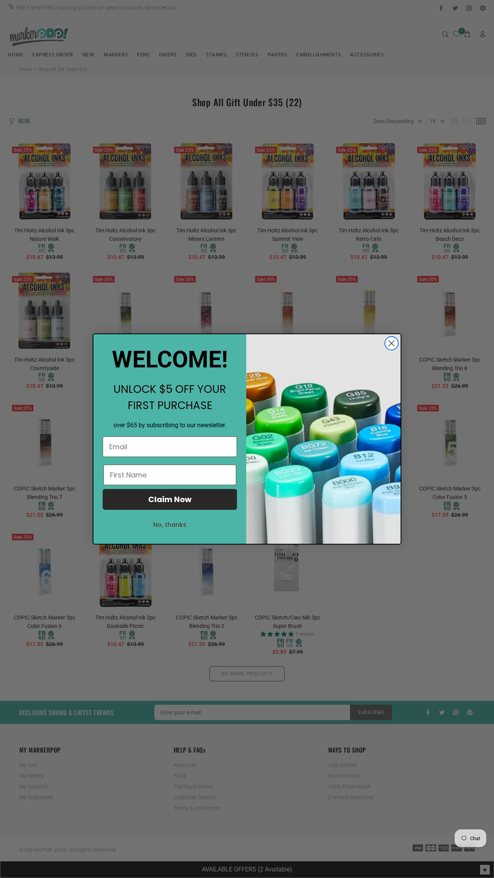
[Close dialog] (391, 343)
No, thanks (169, 524)
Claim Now (169, 499)
